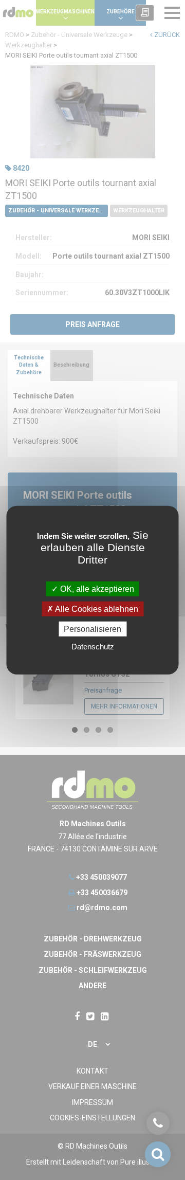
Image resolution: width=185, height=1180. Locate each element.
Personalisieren (92, 629)
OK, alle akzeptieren (96, 588)
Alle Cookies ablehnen (95, 608)
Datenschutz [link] (92, 646)
